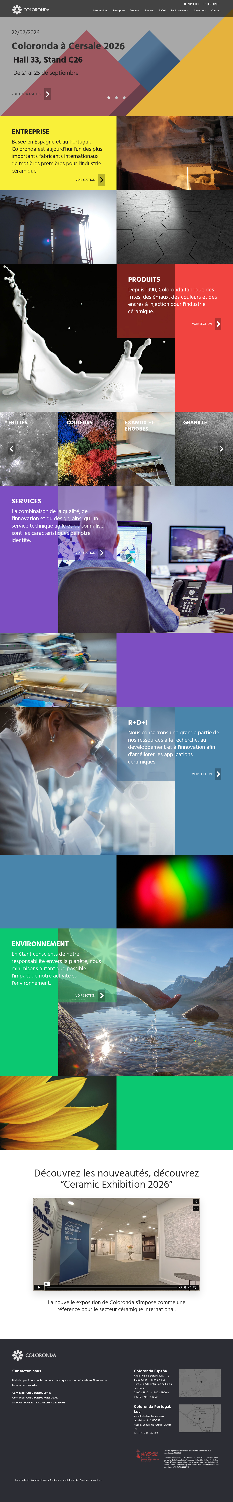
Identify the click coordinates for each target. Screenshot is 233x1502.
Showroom (199, 11)
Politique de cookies (90, 1480)
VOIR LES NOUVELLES (27, 94)
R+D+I (162, 11)
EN (209, 4)
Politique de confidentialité (64, 1480)
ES (205, 4)
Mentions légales (40, 1480)
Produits (135, 11)
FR (214, 4)
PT (219, 4)
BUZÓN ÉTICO (192, 4)
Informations (100, 11)
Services (149, 11)
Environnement (179, 11)
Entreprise (119, 11)
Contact (216, 11)
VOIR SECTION (85, 179)
